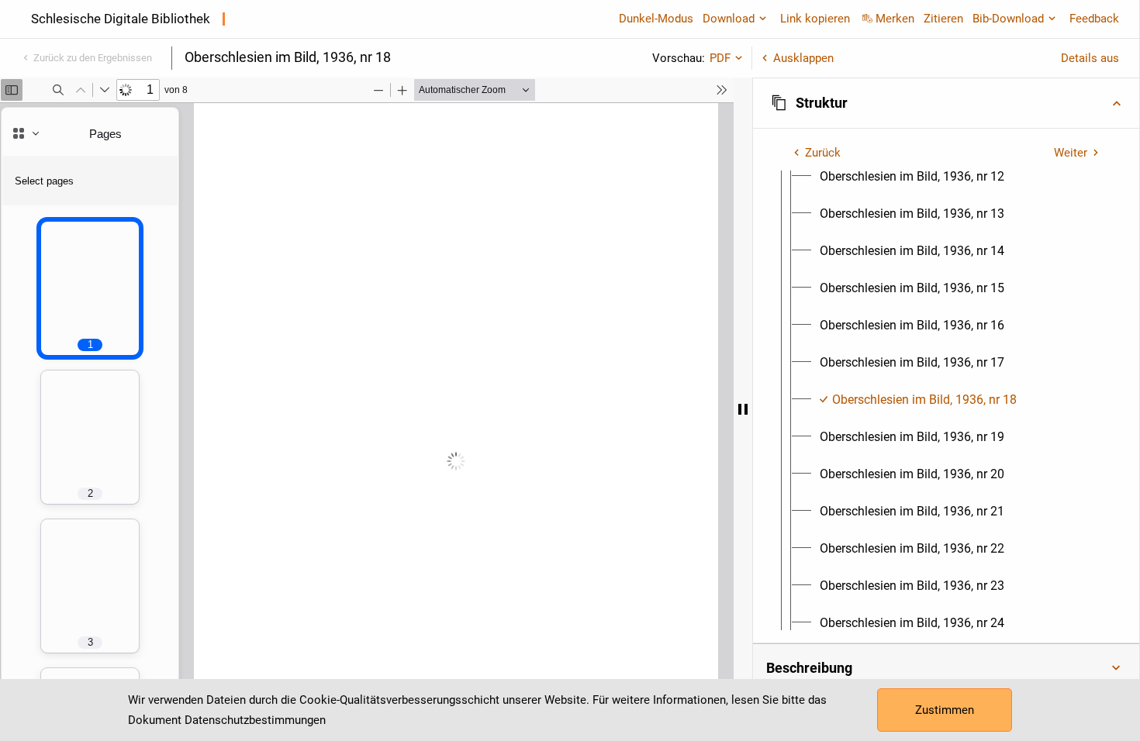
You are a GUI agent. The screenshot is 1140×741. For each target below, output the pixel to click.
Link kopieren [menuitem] (815, 19)
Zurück (823, 153)
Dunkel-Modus (656, 19)
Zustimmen (944, 710)
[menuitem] (912, 176)
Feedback (1094, 19)
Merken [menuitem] (895, 19)
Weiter (1070, 153)
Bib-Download (1008, 19)
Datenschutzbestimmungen (255, 720)
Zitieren (943, 19)
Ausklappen (803, 58)
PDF (720, 58)
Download (729, 19)
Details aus (1090, 58)
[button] (946, 103)
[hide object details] (743, 409)
